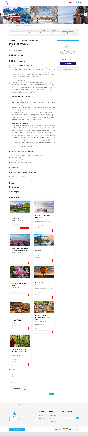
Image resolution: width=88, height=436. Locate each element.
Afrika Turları (52, 418)
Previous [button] (2, 14)
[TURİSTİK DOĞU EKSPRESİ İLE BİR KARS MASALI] (16, 15)
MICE (20, 2)
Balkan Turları (52, 416)
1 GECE (38, 328)
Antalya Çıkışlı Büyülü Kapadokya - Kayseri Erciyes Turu (42, 282)
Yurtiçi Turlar (52, 425)
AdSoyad (12, 374)
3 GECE (14, 325)
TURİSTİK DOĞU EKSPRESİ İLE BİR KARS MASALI (25, 25)
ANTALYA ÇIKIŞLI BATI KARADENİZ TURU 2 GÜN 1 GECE (42, 317)
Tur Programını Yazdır (68, 59)
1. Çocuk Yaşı (42, 30)
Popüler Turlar (53, 413)
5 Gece (38, 257)
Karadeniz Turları (53, 422)
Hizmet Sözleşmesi (43, 416)
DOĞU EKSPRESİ (41, 225)
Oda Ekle (65, 32)
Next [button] (85, 14)
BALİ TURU (38, 250)
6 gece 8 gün (16, 224)
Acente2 (69, 433)
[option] (44, 15)
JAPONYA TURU (16, 218)
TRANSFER (36, 2)
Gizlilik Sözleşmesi (43, 418)
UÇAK (14, 223)
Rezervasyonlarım (17, 429)
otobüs (14, 290)
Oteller (30, 2)
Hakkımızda (42, 413)
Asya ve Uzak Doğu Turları (55, 419)
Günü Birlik (16, 259)
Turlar (24, 2)
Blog (41, 2)
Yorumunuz (12, 379)
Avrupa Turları (53, 415)
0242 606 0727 (58, 2)
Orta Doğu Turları (53, 421)
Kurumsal (14, 2)
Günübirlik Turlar (53, 424)
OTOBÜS (15, 258)
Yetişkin (30, 30)
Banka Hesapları (43, 419)
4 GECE (38, 227)
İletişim (41, 415)
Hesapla (70, 32)
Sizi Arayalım (68, 63)
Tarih (12, 30)
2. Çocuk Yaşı (54, 30)
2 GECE (38, 294)
